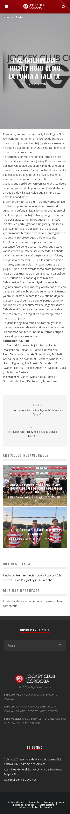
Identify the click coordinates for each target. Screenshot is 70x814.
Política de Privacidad (23, 805)
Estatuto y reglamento (54, 802)
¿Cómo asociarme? (47, 805)
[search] (60, 645)
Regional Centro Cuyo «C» (20, 779)
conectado (38, 601)
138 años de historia (15, 802)
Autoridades (34, 802)
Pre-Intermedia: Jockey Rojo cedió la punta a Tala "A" (32, 431)
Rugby (28, 84)
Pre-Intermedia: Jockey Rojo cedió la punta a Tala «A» (38, 410)
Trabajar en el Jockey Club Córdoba (35, 807)
